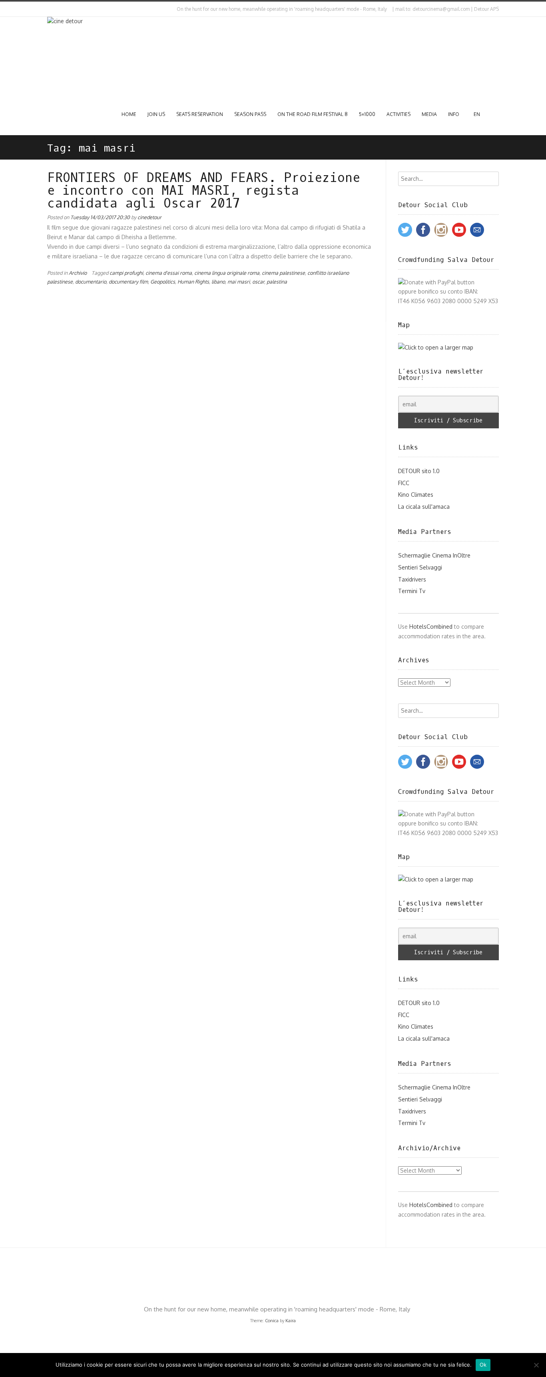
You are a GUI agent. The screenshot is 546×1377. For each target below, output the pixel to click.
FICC (403, 483)
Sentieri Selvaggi (420, 567)
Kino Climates (415, 494)
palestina (277, 281)
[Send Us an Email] (48, 9)
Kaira (290, 1320)
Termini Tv (411, 591)
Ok (483, 1364)
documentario (90, 281)
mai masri (238, 281)
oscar (258, 281)
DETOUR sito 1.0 (419, 471)
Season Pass (250, 114)
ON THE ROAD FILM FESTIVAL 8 (312, 114)
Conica (272, 1320)
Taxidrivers (412, 579)
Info (453, 114)
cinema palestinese (283, 273)
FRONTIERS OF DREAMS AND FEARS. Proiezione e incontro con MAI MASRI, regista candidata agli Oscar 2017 (203, 191)
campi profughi (126, 273)
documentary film (128, 281)
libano (218, 281)
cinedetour (149, 217)
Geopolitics (162, 281)
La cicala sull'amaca (424, 506)
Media (429, 114)
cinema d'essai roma (168, 273)
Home (129, 114)
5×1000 (367, 114)
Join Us (156, 114)
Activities (398, 114)
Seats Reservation (199, 114)
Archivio (78, 273)
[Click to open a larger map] (435, 347)
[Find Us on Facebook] (56, 9)
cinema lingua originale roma (226, 273)
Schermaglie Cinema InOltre (434, 555)
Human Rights (193, 281)
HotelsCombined (430, 626)
